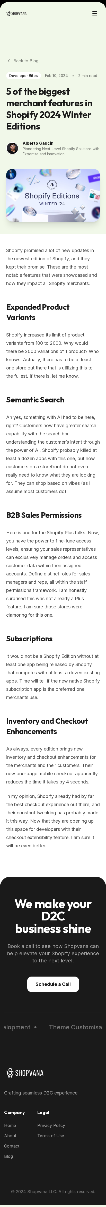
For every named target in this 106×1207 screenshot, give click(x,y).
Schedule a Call (53, 984)
